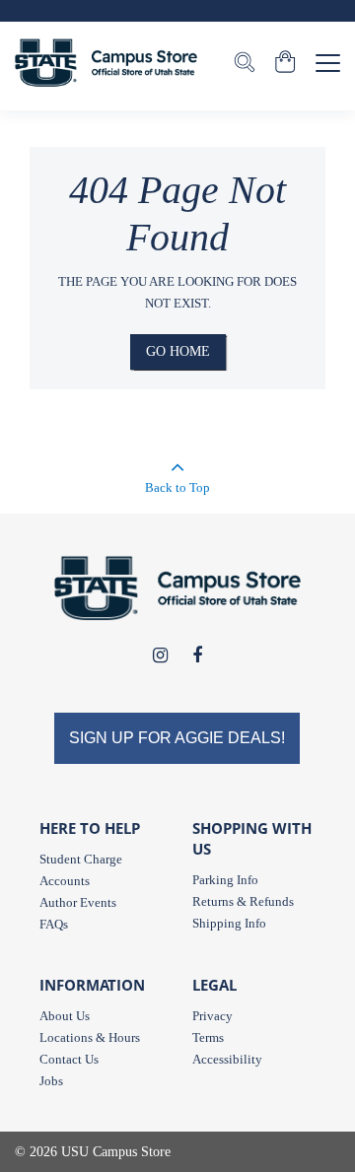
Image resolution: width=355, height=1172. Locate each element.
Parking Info (225, 879)
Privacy (212, 1015)
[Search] (244, 64)
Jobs (51, 1080)
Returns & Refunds (243, 901)
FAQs (53, 924)
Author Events (77, 902)
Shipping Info (229, 923)
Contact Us (69, 1059)
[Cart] (286, 64)
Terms (208, 1037)
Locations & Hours (89, 1037)
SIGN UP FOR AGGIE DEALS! (177, 737)
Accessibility (227, 1059)
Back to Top (177, 487)
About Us (64, 1015)
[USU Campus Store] (106, 62)
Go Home (178, 351)
